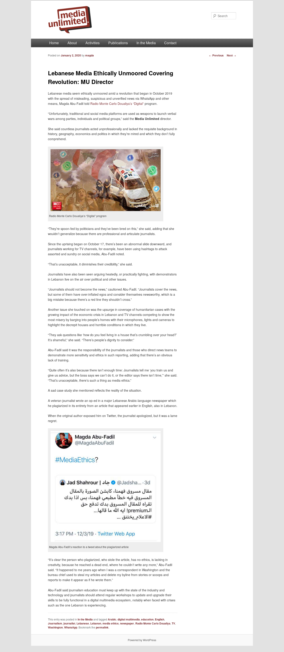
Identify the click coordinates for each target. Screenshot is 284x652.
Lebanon (95, 623)
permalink (102, 627)
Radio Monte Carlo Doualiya (152, 623)
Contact (170, 42)
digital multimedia (129, 619)
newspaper (127, 623)
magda (89, 55)
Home (54, 42)
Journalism (55, 623)
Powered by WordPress (142, 640)
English (159, 619)
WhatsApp (70, 627)
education (147, 619)
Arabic (112, 619)
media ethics (111, 623)
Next (231, 55)
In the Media (146, 42)
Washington (55, 627)
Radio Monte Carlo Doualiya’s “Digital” (117, 103)
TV (173, 623)
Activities (92, 42)
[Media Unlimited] (112, 20)
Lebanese (83, 623)
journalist (69, 623)
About (72, 42)
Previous (216, 55)
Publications (118, 42)
